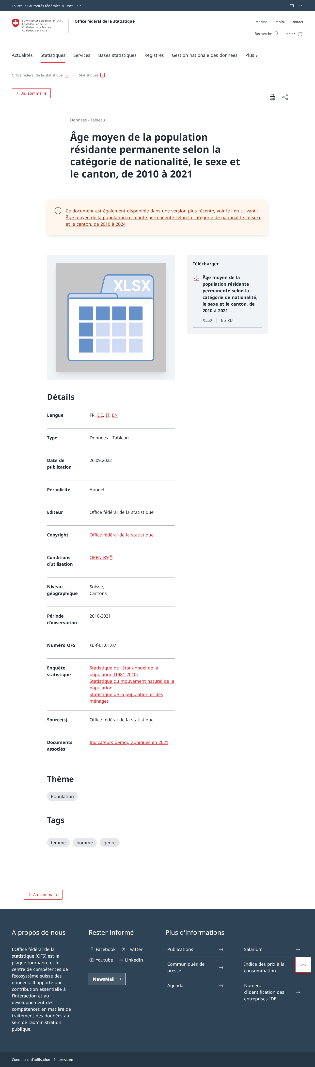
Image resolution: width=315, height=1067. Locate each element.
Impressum (63, 1059)
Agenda (175, 985)
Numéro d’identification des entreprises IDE (264, 992)
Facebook (106, 949)
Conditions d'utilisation (31, 1059)
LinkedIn (134, 960)
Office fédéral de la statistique (105, 21)
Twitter (135, 949)
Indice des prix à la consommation (264, 967)
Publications (180, 949)
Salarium (253, 949)
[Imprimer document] (272, 97)
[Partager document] (285, 97)
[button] (22, 55)
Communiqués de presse (186, 967)
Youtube (104, 960)
